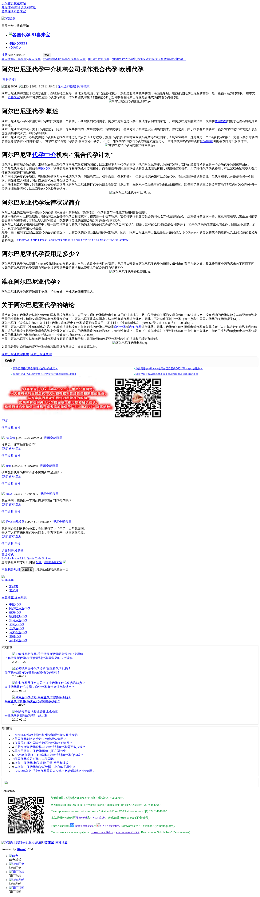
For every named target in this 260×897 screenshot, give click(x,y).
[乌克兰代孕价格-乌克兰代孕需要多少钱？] (41, 697)
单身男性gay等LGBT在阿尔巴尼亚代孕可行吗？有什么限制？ (169, 368)
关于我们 (16, 842)
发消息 (13, 590)
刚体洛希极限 (15, 521)
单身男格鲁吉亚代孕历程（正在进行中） (41, 751)
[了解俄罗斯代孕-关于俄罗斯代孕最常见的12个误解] (47, 654)
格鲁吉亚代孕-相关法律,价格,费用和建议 (41, 763)
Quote (30, 558)
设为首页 (8, 3)
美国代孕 (44, 168)
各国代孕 (18, 43)
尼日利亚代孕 (18, 640)
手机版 (27, 842)
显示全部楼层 (67, 86)
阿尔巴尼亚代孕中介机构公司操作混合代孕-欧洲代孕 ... (149, 59)
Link (23, 558)
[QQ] (5, 842)
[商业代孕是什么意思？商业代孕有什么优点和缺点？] (48, 682)
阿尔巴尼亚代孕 (98, 59)
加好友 (13, 586)
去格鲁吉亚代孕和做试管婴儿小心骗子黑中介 (44, 767)
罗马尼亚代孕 (18, 620)
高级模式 (8, 554)
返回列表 (8, 550)
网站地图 (61, 842)
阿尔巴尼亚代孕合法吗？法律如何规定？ (35, 368)
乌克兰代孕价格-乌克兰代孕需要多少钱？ (32, 701)
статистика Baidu (102, 832)
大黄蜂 (10, 437)
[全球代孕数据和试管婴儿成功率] (35, 711)
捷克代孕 (15, 612)
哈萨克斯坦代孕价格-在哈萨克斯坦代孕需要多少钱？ (49, 747)
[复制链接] (9, 79)
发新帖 (19, 550)
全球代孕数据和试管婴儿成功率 (26, 715)
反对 (18, 448)
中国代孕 (15, 604)
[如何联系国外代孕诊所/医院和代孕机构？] (41, 668)
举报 (17, 427)
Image (15, 558)
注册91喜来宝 (17, 11)
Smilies (46, 558)
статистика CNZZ (128, 832)
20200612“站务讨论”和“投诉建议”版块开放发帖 (46, 735)
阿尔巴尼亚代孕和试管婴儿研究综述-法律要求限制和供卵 (44, 374)
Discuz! (21, 849)
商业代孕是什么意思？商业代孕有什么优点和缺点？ (40, 686)
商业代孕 (120, 326)
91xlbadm (8, 579)
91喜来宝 (14, 97)
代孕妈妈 (221, 121)
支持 (11, 448)
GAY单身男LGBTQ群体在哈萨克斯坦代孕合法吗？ (48, 755)
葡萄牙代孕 (16, 624)
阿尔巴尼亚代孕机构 (15, 354)
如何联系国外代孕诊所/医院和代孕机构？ (32, 672)
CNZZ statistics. (110, 825)
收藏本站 (20, 3)
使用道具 (8, 427)
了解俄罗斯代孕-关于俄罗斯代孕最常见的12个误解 (39, 658)
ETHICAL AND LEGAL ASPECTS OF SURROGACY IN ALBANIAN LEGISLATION (72, 240)
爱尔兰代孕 (16, 628)
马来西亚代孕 (18, 632)
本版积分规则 (11, 569)
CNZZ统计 (97, 817)
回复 (5, 420)
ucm (8, 465)
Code (38, 558)
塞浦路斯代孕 (18, 616)
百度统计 (81, 817)
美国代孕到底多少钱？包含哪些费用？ (40, 739)
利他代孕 (135, 326)
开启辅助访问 (11, 7)
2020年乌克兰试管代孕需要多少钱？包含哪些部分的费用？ (55, 770)
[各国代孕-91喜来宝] (29, 34)
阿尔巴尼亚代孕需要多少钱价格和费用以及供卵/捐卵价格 (167, 374)
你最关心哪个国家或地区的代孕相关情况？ (43, 743)
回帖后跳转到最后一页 (53, 569)
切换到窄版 (28, 7)
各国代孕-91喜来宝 (14, 59)
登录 (5, 11)
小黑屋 (36, 842)
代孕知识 (15, 47)
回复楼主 (8, 597)
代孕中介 (44, 154)
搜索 (5, 54)
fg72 (9, 493)
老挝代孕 (15, 636)
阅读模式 (83, 86)
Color (7, 558)
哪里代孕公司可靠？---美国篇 (34, 759)
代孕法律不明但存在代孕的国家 (64, 59)
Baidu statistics (83, 825)
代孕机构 (207, 141)
